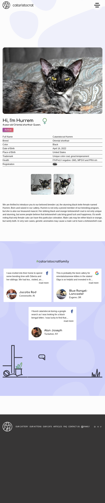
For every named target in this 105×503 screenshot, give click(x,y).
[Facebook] (101, 427)
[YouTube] (98, 427)
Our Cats (47, 427)
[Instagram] (95, 427)
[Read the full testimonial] (47, 273)
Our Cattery (22, 427)
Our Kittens (36, 427)
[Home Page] (18, 5)
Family (86, 427)
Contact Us (74, 427)
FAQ (65, 427)
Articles (57, 427)
